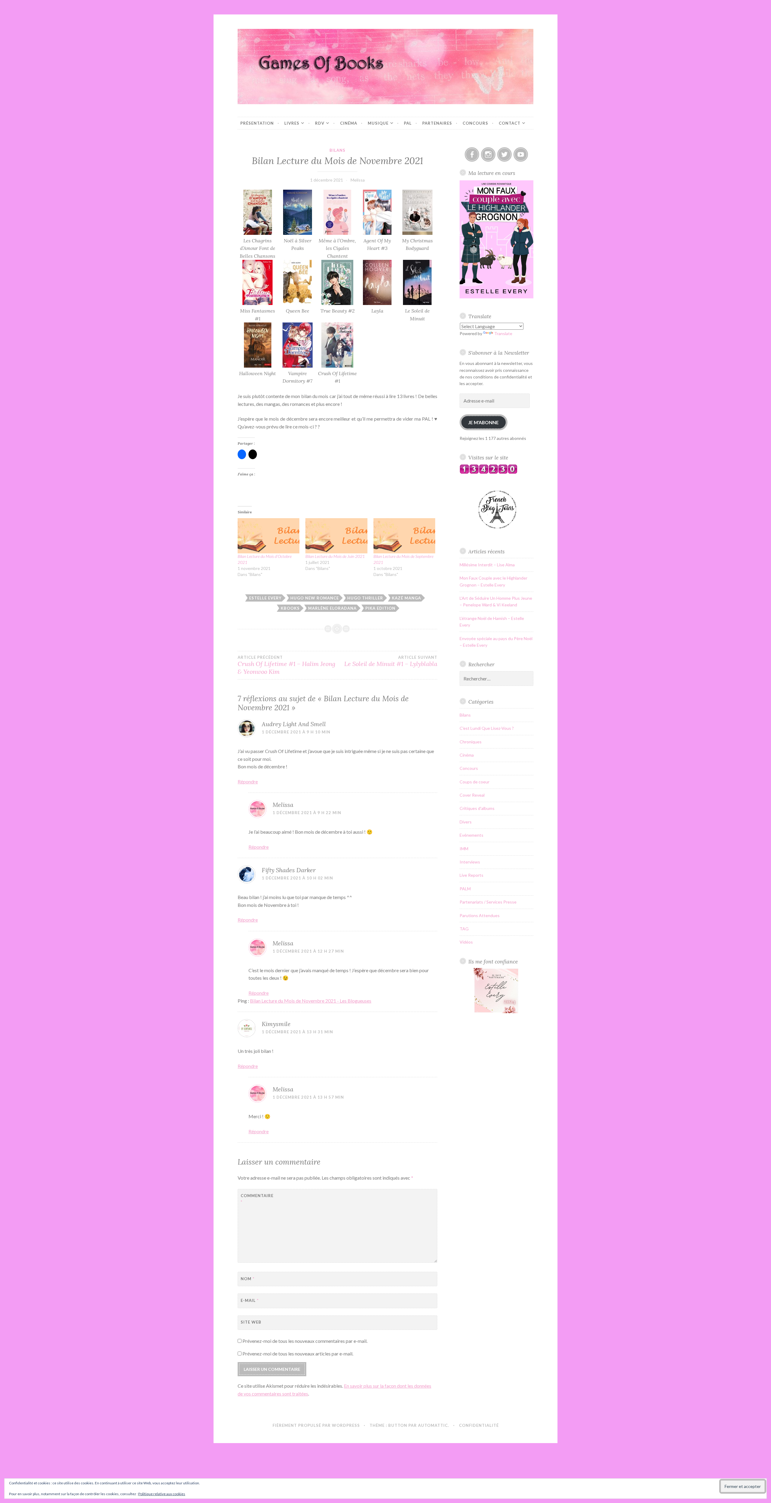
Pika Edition (380, 608)
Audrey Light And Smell (294, 724)
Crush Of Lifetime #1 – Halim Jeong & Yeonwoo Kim (286, 665)
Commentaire (255, 1198)
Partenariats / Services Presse (488, 901)
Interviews (470, 861)
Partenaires (437, 123)
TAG (464, 928)
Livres (291, 123)
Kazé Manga (406, 598)
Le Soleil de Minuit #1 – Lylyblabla (390, 661)
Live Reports (471, 875)
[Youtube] (520, 154)
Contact (509, 123)
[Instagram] (488, 154)
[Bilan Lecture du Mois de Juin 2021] (336, 535)
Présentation (257, 123)
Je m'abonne (483, 422)
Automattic (433, 1425)
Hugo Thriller (365, 598)
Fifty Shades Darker (289, 870)
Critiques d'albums (477, 808)
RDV (319, 123)
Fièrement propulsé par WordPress (316, 1425)
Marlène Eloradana (332, 608)
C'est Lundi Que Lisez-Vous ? (487, 728)
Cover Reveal (472, 795)
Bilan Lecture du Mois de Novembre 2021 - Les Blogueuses (310, 1001)
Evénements (471, 835)
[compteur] (488, 472)
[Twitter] (504, 154)
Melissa (358, 179)
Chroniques (471, 741)
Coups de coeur (474, 781)
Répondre (248, 781)
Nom (247, 1278)
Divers (466, 821)
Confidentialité (479, 1425)
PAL (408, 123)
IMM (464, 848)
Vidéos (466, 941)
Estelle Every (265, 598)
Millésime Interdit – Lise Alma (487, 564)
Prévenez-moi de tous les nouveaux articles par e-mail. (297, 1353)
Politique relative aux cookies (161, 1494)
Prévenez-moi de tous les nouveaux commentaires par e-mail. (304, 1341)
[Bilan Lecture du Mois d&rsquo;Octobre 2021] (268, 535)
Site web (251, 1322)
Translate (503, 333)
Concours (475, 123)
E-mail (250, 1300)
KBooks (290, 608)
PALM (465, 888)
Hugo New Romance (314, 598)
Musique (378, 123)
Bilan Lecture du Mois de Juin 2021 (335, 556)
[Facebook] (472, 154)
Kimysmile (276, 1024)
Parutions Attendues (480, 915)
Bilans (337, 150)
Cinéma (348, 123)
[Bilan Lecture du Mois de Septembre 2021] (404, 535)
